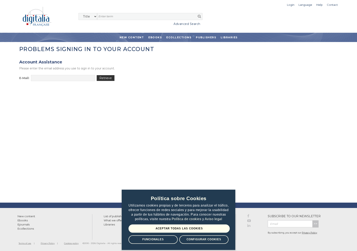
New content (26, 216)
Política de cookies (187, 219)
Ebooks (155, 37)
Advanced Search (187, 24)
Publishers (206, 37)
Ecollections (178, 37)
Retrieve (105, 78)
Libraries (229, 37)
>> (315, 224)
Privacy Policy (309, 232)
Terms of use (25, 243)
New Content (132, 37)
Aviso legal (213, 219)
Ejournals (24, 224)
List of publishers (115, 216)
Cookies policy (71, 243)
